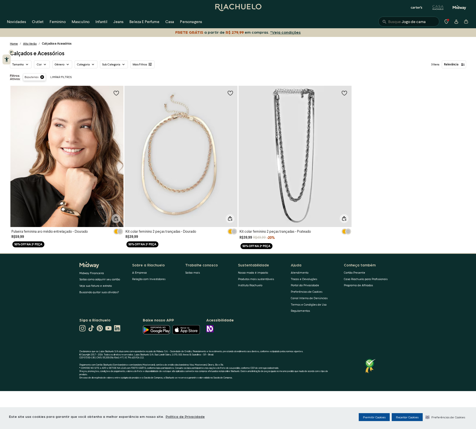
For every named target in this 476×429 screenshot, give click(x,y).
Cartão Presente (354, 272)
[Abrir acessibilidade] (6, 59)
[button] (445, 417)
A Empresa (139, 272)
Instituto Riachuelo (250, 285)
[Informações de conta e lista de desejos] (456, 22)
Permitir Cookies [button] (374, 417)
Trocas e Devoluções (304, 279)
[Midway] (459, 7)
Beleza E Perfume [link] (144, 21)
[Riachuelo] (238, 7)
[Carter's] (417, 7)
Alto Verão (30, 43)
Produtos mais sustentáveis (256, 279)
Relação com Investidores (148, 279)
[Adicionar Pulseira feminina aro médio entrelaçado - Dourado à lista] (116, 93)
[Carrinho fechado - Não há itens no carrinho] (466, 22)
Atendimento (299, 272)
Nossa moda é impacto (253, 272)
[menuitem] (16, 22)
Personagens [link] (191, 21)
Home (14, 43)
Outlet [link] (38, 21)
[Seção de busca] (408, 22)
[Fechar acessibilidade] (11, 52)
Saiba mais (192, 272)
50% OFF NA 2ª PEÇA (28, 244)
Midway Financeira (91, 273)
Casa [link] (169, 21)
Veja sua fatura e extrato (95, 285)
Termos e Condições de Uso (309, 304)
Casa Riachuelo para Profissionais (365, 279)
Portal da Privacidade (305, 285)
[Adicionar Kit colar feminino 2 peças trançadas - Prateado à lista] (344, 93)
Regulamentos (300, 311)
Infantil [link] (101, 21)
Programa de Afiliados (358, 285)
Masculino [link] (80, 21)
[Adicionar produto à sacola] (116, 218)
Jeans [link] (118, 21)
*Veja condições (285, 32)
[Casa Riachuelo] (438, 7)
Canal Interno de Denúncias (309, 298)
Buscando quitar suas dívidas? (99, 292)
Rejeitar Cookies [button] (407, 417)
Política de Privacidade (185, 416)
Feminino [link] (57, 21)
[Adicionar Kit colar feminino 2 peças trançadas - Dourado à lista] (230, 93)
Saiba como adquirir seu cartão (99, 279)
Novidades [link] (16, 21)
